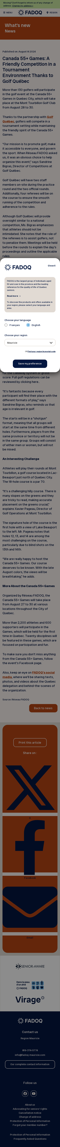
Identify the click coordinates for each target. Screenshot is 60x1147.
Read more (12, 296)
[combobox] (30, 342)
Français (15, 325)
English (36, 325)
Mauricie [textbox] (12, 342)
